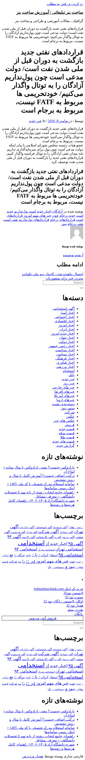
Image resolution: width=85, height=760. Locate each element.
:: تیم (80, 527)
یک (49, 567)
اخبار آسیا (68, 313)
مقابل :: (79, 567)
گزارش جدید (65, 445)
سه (19, 561)
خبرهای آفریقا (64, 391)
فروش (70, 425)
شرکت (70, 412)
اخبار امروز (66, 325)
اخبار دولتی (66, 342)
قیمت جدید (67, 429)
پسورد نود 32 (74, 597)
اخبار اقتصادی (64, 321)
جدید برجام (67, 215)
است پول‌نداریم (25, 211)
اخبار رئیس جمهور (62, 346)
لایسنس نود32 (73, 593)
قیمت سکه (67, 433)
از (47, 543)
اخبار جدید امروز (63, 333)
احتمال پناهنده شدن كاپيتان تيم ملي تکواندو (52, 274)
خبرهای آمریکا (64, 396)
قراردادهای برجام (62, 220)
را (23, 561)
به (11, 554)
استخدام (69, 371)
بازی (28, 555)
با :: (34, 555)
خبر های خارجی (63, 387)
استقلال (53, 555)
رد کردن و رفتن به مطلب (65, 4)
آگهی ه (57, 537)
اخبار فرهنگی (65, 358)
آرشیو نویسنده (73, 255)
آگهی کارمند (28, 537)
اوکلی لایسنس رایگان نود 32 (63, 601)
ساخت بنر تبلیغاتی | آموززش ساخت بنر (49, 12)
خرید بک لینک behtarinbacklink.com (58, 589)
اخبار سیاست (65, 350)
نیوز (64, 224)
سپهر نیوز (68, 408)
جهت (72, 561)
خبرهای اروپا (65, 400)
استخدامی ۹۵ (70, 554)
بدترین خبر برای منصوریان (64, 278)
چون (55, 215)
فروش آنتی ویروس (42, 618)
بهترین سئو (75, 609)
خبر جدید (35, 121)
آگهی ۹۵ (75, 543)
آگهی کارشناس (45, 537)
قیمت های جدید (63, 441)
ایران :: (43, 555)
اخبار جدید (44, 211)
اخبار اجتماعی (64, 317)
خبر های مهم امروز (37, 215)
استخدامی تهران (69, 549)
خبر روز (69, 383)
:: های (72, 527)
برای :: (19, 555)
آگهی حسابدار (66, 532)
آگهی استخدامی (63, 308)
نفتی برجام (75, 224)
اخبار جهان (67, 337)
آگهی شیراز (31, 532)
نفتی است (10, 220)
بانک (72, 375)
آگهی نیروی (68, 537)
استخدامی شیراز (46, 549)
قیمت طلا (67, 437)
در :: (30, 561)
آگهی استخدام (60, 527)
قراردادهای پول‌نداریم (34, 220)
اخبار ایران (67, 329)
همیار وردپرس (32, 756)
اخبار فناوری (65, 362)
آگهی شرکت (48, 532)
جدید (78, 562)
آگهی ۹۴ (14, 536)
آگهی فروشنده (18, 532)
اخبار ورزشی (65, 367)
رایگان (78, 614)
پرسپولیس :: (58, 567)
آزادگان (57, 211)
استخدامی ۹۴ (25, 549)
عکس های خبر (64, 420)
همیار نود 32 (74, 605)
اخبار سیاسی (65, 354)
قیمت (5, 561)
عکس (70, 416)
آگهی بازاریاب (26, 527)
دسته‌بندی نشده (63, 404)
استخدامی (31, 542)
